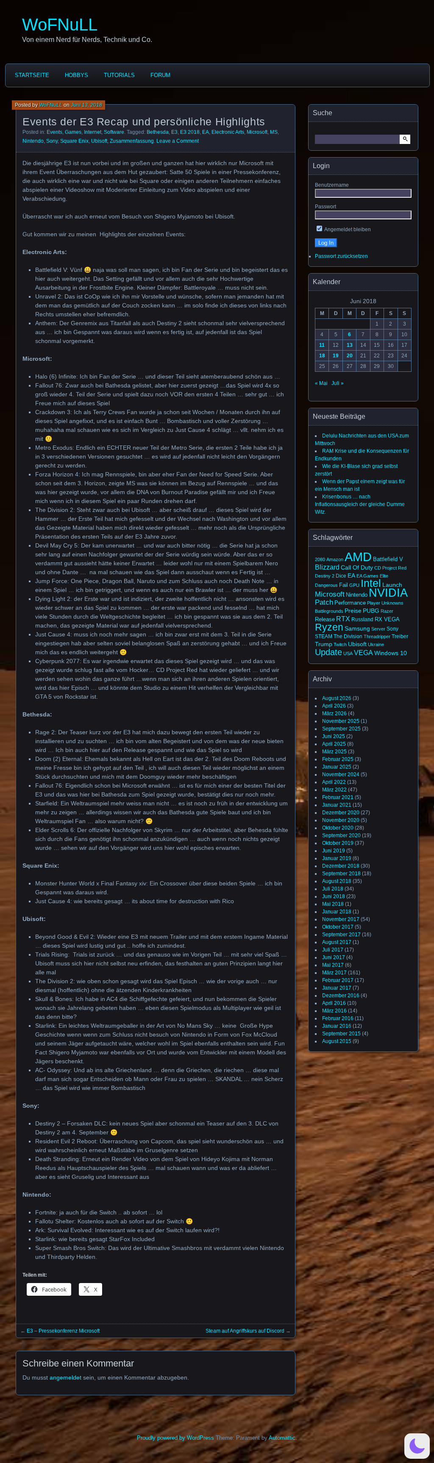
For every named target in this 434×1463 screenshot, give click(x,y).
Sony (52, 141)
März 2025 (334, 752)
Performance (350, 603)
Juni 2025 (333, 736)
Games (73, 132)
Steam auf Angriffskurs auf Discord (245, 1331)
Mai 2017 (333, 965)
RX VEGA (387, 619)
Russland (362, 619)
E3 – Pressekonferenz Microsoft (63, 1331)
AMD (358, 557)
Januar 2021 (336, 805)
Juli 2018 (332, 889)
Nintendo (33, 141)
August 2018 (336, 881)
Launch (392, 584)
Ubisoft (99, 141)
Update (328, 652)
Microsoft (257, 132)
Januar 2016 (336, 1026)
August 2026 (336, 698)
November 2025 (340, 721)
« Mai (321, 383)
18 (322, 356)
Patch (324, 602)
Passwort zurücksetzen (341, 256)
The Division (348, 636)
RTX (343, 618)
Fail (343, 585)
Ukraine (376, 644)
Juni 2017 (333, 957)
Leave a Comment (177, 141)
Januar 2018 (336, 912)
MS (274, 132)
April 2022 (334, 782)
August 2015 (336, 1041)
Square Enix (74, 141)
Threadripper (377, 636)
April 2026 (334, 706)
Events (54, 132)
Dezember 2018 (340, 866)
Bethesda (158, 132)
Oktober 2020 (337, 828)
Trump (323, 644)
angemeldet (65, 1377)
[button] (417, 1446)
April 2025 (334, 744)
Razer (387, 611)
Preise (353, 610)
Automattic (282, 1438)
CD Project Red (390, 567)
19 (336, 356)
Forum (160, 75)
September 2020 (341, 835)
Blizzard (327, 567)
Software (114, 132)
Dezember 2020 (340, 813)
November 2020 (340, 820)
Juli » (337, 383)
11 (322, 345)
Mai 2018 (333, 904)
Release (325, 619)
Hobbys (76, 75)
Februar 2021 (337, 797)
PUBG (371, 610)
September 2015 (341, 1034)
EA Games (367, 575)
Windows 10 (390, 653)
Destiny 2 (324, 575)
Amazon (334, 559)
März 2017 (334, 973)
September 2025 (341, 729)
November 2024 (340, 774)
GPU (354, 585)
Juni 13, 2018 (86, 105)
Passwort (325, 207)
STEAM (323, 636)
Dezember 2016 (340, 995)
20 (350, 356)
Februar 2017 (337, 980)
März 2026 (334, 713)
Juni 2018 (333, 896)
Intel (371, 583)
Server (378, 628)
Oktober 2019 (337, 843)
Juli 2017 (332, 950)
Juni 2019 (333, 851)
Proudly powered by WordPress (175, 1438)
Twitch (340, 644)
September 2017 (341, 935)
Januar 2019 (336, 858)
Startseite (32, 75)
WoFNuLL (59, 24)
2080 (320, 559)
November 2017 (340, 919)
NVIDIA (388, 592)
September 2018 (341, 874)
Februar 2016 (337, 1018)
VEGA (363, 652)
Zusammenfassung (132, 141)
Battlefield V (388, 559)
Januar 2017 (336, 988)
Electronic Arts (227, 132)
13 (350, 345)
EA (205, 132)
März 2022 (334, 790)
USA (348, 653)
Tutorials (119, 75)
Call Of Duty (357, 567)
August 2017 (336, 942)
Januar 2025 (336, 767)
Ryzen (329, 627)
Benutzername (332, 185)
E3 (174, 132)
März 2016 (334, 1011)
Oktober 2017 (337, 927)
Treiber (400, 636)
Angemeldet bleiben (347, 229)
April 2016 (334, 1003)
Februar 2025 (337, 759)
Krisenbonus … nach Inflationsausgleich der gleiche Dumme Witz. (360, 504)
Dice (341, 576)
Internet (92, 132)
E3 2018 (190, 132)
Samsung (357, 628)
